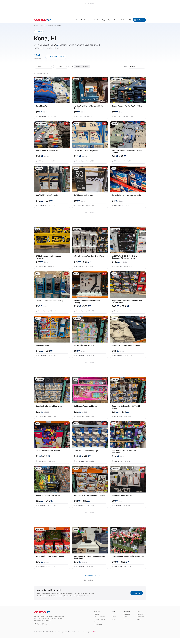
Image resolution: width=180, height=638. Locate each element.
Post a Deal (126, 614)
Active (78, 66)
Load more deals (90, 576)
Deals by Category (99, 619)
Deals (75, 20)
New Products (85, 20)
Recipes (114, 619)
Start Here (140, 614)
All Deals (96, 614)
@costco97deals (42, 624)
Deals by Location (99, 616)
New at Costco (98, 622)
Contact (123, 20)
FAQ (124, 619)
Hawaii (40, 32)
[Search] (130, 20)
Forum (125, 616)
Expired (85, 66)
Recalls (96, 20)
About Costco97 (141, 616)
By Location (49, 25)
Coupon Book (112, 20)
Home (36, 25)
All (72, 66)
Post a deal (140, 20)
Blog (103, 20)
